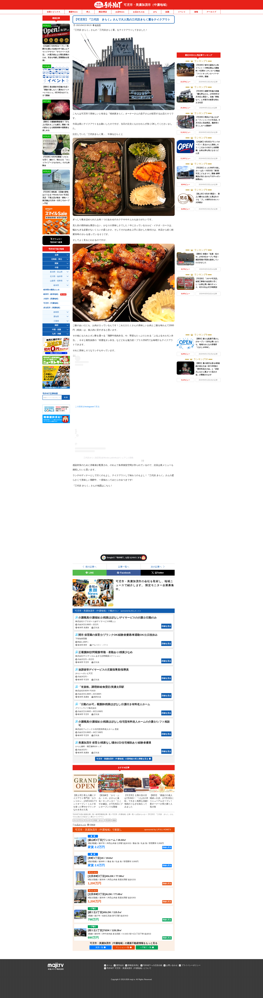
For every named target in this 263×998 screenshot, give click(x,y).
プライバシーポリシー (191, 965)
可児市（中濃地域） (51, 303)
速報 (196, 12)
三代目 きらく (98, 820)
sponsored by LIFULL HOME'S (157, 829)
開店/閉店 (103, 12)
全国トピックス (53, 12)
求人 (88, 12)
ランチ (87, 820)
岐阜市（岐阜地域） (54, 294)
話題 (167, 12)
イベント (182, 12)
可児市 (108, 820)
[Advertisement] (199, 34)
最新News (73, 12)
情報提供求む (133, 965)
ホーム (109, 965)
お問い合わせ (172, 965)
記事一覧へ (123, 566)
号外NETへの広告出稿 (152, 965)
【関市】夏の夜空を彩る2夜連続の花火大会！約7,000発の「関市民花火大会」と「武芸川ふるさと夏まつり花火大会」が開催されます (208, 369)
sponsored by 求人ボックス (131, 611)
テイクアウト (78, 820)
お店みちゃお (139, 12)
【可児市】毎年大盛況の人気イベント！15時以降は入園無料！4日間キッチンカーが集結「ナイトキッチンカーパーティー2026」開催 (208, 71)
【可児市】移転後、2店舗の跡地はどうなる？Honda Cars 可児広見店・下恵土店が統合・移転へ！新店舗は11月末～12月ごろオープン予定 (55, 197)
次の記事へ (156, 566)
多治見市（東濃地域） (52, 308)
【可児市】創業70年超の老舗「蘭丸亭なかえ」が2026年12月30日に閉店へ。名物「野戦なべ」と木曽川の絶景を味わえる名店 (207, 97)
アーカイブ (211, 12)
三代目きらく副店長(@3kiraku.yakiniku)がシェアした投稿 (108, 458)
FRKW (92, 825)
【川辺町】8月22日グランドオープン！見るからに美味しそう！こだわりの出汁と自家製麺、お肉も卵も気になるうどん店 (208, 147)
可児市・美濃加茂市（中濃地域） (146, 4)
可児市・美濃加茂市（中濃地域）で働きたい (97, 611)
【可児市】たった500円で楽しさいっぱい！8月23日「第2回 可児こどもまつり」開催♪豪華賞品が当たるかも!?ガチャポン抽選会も (208, 173)
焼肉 (114, 820)
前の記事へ (90, 566)
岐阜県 (98, 25)
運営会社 (120, 965)
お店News (119, 12)
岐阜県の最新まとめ (51, 290)
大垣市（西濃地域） (51, 299)
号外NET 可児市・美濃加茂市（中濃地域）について (129, 968)
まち (155, 12)
